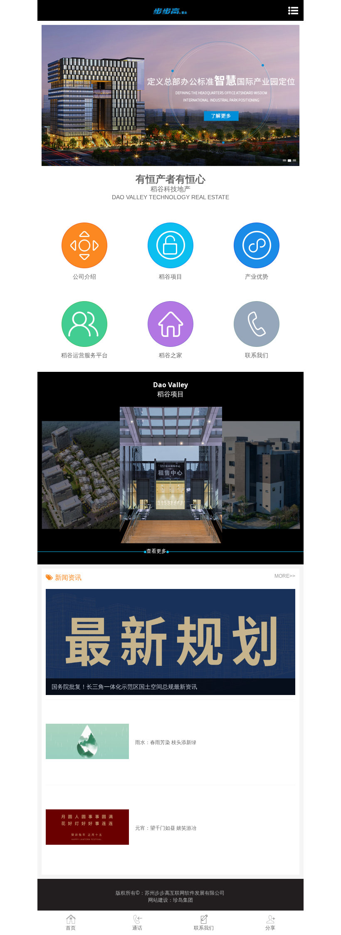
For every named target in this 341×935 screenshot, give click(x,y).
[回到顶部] (330, 884)
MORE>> (284, 576)
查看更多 (156, 551)
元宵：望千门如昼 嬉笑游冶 (165, 827)
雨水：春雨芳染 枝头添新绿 (165, 742)
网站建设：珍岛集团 (170, 899)
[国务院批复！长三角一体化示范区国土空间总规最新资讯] (170, 641)
